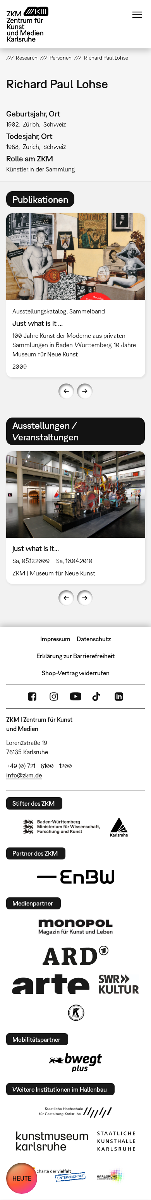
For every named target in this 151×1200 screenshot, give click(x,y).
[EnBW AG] (75, 877)
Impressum (55, 638)
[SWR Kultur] (119, 984)
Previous (66, 391)
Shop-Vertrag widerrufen (76, 672)
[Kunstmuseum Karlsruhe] (52, 1141)
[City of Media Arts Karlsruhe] (110, 1176)
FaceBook (32, 696)
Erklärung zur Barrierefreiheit (75, 655)
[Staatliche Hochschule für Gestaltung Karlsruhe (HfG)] (75, 1112)
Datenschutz (94, 638)
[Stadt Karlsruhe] (119, 827)
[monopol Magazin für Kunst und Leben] (75, 927)
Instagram (54, 696)
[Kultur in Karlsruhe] (75, 1012)
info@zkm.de (24, 775)
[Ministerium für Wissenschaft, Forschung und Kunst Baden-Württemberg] (61, 827)
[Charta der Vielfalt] (55, 1176)
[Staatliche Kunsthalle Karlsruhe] (116, 1141)
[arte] (50, 983)
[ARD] (75, 955)
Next (85, 391)
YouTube (75, 696)
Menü (137, 14)
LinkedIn (119, 696)
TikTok (97, 696)
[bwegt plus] (75, 1062)
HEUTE (21, 1178)
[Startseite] (33, 24)
